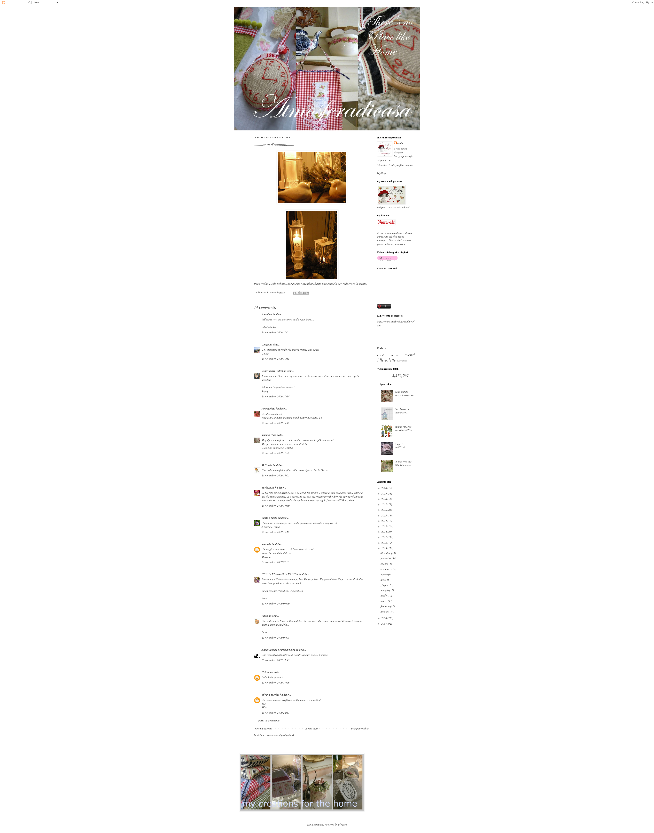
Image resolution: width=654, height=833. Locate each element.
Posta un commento (268, 720)
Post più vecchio (360, 728)
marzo (384, 601)
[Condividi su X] (301, 293)
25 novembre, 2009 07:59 (276, 603)
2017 (384, 504)
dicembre (385, 553)
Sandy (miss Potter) (272, 371)
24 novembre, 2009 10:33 (276, 358)
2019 (384, 493)
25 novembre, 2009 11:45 (276, 660)
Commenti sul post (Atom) (280, 735)
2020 (384, 488)
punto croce (402, 360)
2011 (384, 537)
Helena (266, 672)
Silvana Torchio (270, 694)
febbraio (385, 606)
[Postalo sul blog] (298, 293)
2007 (384, 623)
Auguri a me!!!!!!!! (400, 445)
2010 (384, 543)
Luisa (265, 616)
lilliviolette (386, 360)
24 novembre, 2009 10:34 (276, 396)
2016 (384, 510)
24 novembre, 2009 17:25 (276, 452)
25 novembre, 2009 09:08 (276, 637)
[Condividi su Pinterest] (307, 293)
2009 (384, 548)
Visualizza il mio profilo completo (395, 165)
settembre (386, 569)
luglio (383, 579)
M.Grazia (267, 465)
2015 (384, 515)
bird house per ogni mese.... (402, 410)
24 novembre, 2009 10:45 (276, 423)
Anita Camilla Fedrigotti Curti (278, 649)
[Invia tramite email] (294, 293)
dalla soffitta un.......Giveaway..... (405, 395)
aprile (383, 595)
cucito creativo (388, 355)
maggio (384, 590)
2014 (384, 521)
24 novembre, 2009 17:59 (276, 505)
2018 (384, 499)
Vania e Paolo (269, 518)
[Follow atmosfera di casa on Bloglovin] (387, 260)
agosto (384, 574)
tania (400, 143)
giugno (384, 585)
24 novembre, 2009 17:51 (276, 475)
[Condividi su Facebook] (304, 293)
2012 (384, 531)
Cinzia (265, 344)
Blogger (342, 824)
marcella (266, 544)
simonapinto (268, 408)
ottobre (384, 563)
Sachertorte (268, 487)
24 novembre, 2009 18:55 (276, 531)
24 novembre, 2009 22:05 (276, 562)
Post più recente (263, 728)
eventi (410, 354)
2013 (384, 526)
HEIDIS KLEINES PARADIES (280, 574)
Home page (311, 728)
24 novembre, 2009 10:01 (276, 332)
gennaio (385, 611)
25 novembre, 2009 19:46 (276, 682)
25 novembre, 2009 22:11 (276, 712)
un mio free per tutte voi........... (403, 463)
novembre (386, 558)
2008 (384, 618)
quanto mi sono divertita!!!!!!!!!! (403, 428)
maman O (267, 435)
